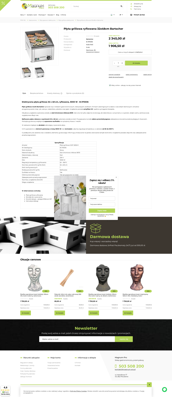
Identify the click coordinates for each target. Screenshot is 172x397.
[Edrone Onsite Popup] (86, 198)
